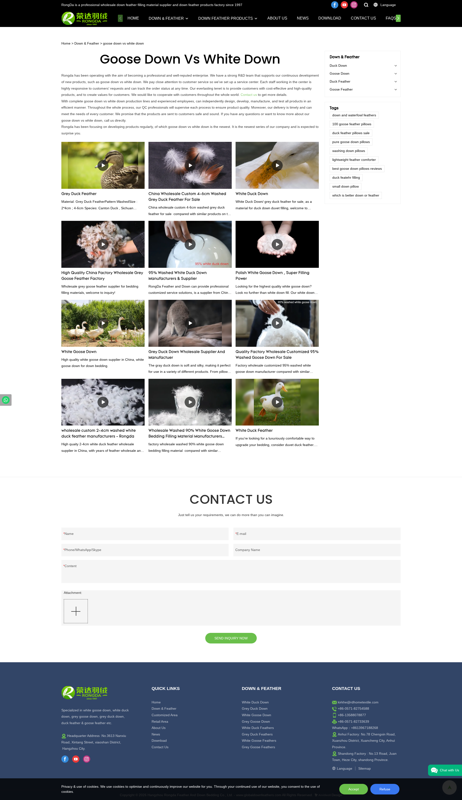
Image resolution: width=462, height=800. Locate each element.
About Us (277, 18)
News (303, 18)
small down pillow (345, 186)
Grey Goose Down (256, 721)
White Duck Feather (254, 431)
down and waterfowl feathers (354, 115)
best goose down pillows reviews (357, 168)
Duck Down (338, 65)
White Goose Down (78, 352)
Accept (353, 789)
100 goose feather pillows (351, 124)
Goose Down (339, 73)
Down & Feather (166, 18)
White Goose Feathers (259, 740)
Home (133, 18)
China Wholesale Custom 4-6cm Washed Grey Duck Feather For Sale (187, 197)
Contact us (249, 95)
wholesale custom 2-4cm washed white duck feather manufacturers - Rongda (98, 434)
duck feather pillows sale (351, 133)
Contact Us (363, 18)
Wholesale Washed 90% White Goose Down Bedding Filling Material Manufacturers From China (189, 434)
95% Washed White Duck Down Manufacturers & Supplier (177, 276)
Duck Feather (340, 81)
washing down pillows (348, 151)
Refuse (384, 789)
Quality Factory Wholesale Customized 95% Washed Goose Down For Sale (277, 355)
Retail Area (160, 721)
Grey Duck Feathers (257, 734)
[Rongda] (6, 400)
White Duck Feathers (258, 728)
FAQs (391, 18)
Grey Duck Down (255, 708)
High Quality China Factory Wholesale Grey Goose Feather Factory (102, 276)
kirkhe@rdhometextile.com (358, 702)
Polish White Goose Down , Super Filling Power (272, 276)
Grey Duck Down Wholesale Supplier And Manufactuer (186, 355)
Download (329, 18)
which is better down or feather (355, 195)
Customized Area (165, 715)
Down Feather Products (225, 18)
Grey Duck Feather (78, 194)
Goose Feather (341, 89)
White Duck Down (252, 194)
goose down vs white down (123, 43)
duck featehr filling (346, 177)
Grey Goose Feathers (258, 747)
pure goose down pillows (351, 142)
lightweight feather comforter (354, 160)
